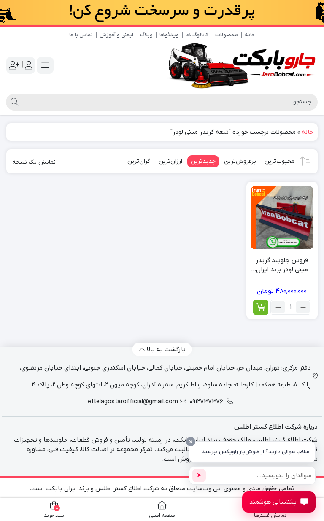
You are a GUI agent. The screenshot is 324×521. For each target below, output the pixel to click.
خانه (250, 34)
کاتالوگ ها (197, 34)
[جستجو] (13, 102)
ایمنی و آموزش (116, 34)
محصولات (226, 34)
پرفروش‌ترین (240, 161)
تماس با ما (81, 34)
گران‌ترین (138, 161)
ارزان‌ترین (170, 161)
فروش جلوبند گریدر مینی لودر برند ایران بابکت (282, 265)
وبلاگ (146, 34)
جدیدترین (203, 161)
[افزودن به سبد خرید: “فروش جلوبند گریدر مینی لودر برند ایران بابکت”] (260, 307)
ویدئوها (169, 34)
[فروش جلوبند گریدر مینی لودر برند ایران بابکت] (282, 217)
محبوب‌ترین (279, 161)
